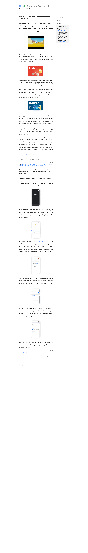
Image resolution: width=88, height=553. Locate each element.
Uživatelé (43, 352)
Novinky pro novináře (35, 165)
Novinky (30, 165)
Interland (32, 23)
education (44, 164)
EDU (41, 164)
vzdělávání (45, 165)
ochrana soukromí (41, 165)
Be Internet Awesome (24, 164)
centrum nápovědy (63, 41)
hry (19, 165)
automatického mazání (41, 241)
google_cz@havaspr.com (61, 30)
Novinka (28, 165)
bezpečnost (29, 164)
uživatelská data (47, 352)
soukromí (39, 352)
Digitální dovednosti (35, 164)
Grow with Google (48, 164)
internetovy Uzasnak (23, 165)
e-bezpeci (39, 164)
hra (51, 164)
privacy (37, 352)
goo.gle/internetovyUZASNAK (32, 154)
